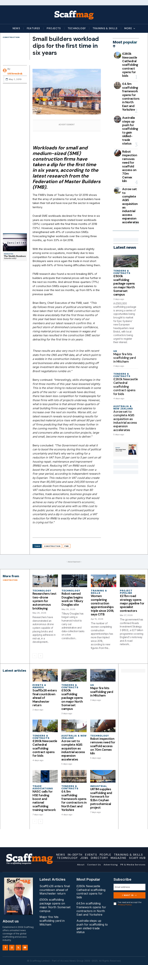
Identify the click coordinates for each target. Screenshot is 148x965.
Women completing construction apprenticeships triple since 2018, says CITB (102, 605)
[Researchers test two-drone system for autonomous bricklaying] (45, 580)
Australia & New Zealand (123, 407)
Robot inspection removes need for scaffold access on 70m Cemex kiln (129, 166)
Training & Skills (99, 591)
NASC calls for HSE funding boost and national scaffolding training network (44, 800)
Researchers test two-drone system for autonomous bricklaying (44, 601)
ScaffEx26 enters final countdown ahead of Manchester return (44, 697)
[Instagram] (12, 947)
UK (115, 351)
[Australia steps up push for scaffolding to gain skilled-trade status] (117, 119)
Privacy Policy (125, 904)
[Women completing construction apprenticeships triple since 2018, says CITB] (103, 580)
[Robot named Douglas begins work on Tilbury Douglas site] (74, 580)
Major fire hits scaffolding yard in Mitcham (124, 357)
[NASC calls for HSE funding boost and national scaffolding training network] (45, 776)
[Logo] (74, 15)
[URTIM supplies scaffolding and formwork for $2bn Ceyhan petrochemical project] (103, 776)
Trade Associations (42, 787)
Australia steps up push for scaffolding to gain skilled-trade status (130, 130)
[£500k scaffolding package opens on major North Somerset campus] (125, 261)
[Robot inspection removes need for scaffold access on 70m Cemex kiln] (117, 153)
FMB (66, 546)
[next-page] (40, 655)
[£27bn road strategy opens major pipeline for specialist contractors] (132, 580)
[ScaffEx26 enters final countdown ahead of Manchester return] (45, 675)
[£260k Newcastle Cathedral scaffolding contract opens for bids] (117, 55)
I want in (128, 895)
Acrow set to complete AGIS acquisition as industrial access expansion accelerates (130, 205)
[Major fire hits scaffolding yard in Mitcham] (103, 675)
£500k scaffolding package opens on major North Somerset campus (124, 285)
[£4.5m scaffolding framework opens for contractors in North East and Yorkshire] (117, 85)
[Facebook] (5, 947)
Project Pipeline (126, 591)
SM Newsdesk (14, 74)
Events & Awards (39, 686)
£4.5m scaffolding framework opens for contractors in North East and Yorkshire (131, 97)
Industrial (98, 786)
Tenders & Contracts (121, 272)
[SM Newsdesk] (5, 70)
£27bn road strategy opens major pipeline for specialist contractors (132, 603)
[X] (18, 947)
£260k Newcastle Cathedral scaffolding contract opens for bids (130, 65)
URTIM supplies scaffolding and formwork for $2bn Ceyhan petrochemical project (101, 798)
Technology (41, 590)
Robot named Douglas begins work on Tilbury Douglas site (72, 599)
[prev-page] (34, 655)
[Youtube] (25, 947)
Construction (11, 37)
